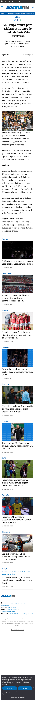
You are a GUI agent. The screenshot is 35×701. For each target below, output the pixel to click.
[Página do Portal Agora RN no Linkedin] (17, 1)
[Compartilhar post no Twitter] (15, 20)
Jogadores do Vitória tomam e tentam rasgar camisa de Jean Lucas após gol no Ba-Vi (15, 483)
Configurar (9, 693)
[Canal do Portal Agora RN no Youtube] (13, 1)
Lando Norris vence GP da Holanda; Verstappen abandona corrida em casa (16, 556)
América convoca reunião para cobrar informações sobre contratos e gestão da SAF (15, 298)
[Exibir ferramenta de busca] (33, 7)
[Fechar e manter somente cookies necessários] (34, 688)
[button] (2, 7)
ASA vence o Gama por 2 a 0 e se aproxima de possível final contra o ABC (17, 580)
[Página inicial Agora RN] (8, 596)
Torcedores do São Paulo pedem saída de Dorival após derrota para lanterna (17, 446)
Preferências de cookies (17, 630)
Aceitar (9, 688)
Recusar (25, 688)
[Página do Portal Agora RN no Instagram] (9, 1)
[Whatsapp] (20, 20)
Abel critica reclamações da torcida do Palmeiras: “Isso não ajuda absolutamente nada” (17, 409)
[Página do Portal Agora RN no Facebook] (2, 1)
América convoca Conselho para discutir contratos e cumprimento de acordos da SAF (16, 335)
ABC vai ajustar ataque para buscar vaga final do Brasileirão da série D (17, 262)
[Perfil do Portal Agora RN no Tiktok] (20, 1)
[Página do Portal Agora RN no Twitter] (6, 1)
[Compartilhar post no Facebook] (18, 20)
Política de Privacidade (17, 697)
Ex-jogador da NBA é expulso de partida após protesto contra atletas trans (17, 372)
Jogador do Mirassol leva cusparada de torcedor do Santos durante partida (16, 520)
